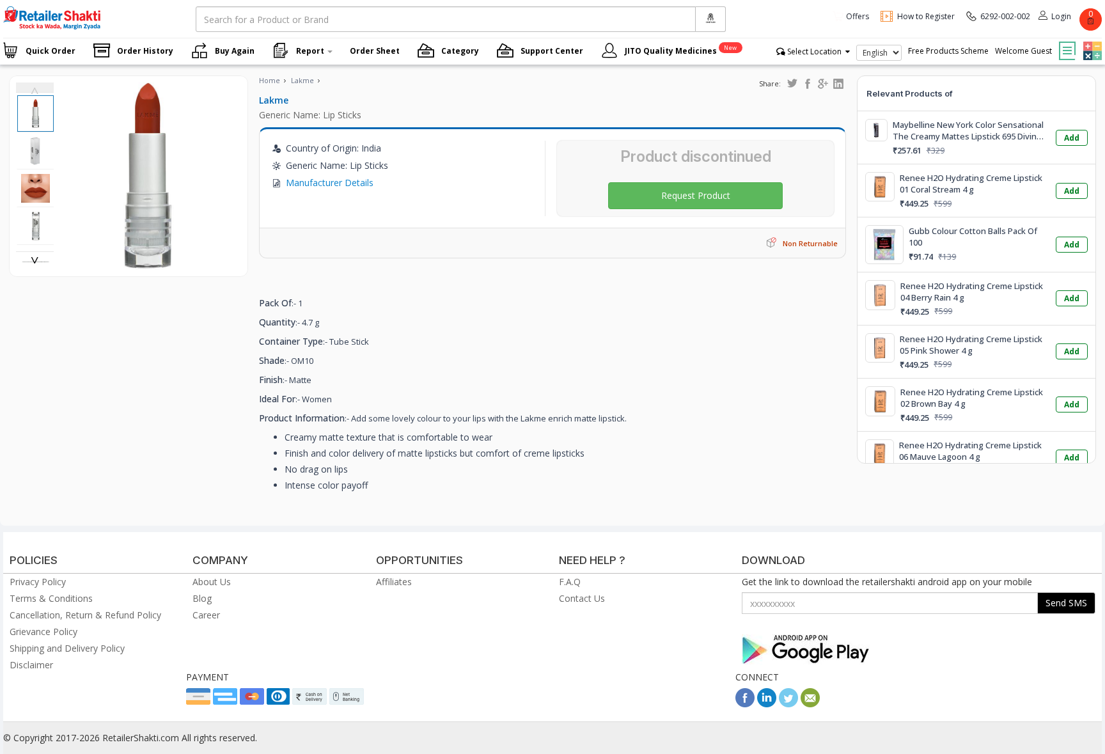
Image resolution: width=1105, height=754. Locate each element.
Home (269, 80)
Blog (202, 598)
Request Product (695, 195)
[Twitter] (788, 704)
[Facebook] (745, 704)
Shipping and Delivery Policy (67, 648)
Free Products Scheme (948, 50)
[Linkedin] (766, 704)
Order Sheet (375, 50)
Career (206, 615)
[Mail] (810, 704)
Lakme (302, 80)
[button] (1091, 41)
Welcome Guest (1023, 50)
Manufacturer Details (329, 183)
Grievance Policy (43, 631)
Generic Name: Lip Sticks (310, 115)
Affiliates (394, 582)
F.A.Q (570, 582)
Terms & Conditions (51, 598)
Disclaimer (31, 665)
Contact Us (582, 598)
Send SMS (1066, 603)
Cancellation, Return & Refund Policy (85, 615)
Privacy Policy (38, 582)
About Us (211, 582)
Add (1071, 137)
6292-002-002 (1005, 16)
